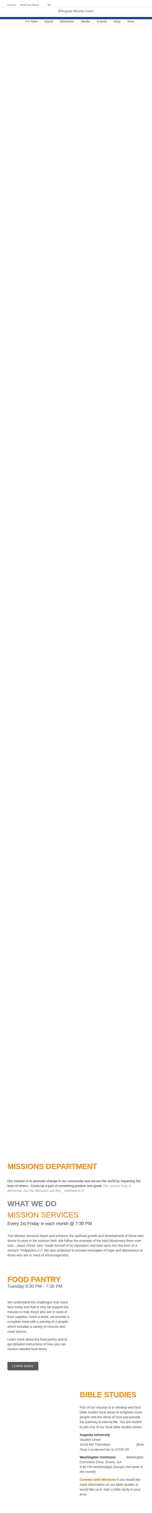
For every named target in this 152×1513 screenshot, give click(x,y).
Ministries (67, 21)
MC (49, 5)
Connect (11, 5)
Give (130, 21)
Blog (117, 21)
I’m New (31, 21)
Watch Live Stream (29, 5)
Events (102, 21)
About (48, 21)
